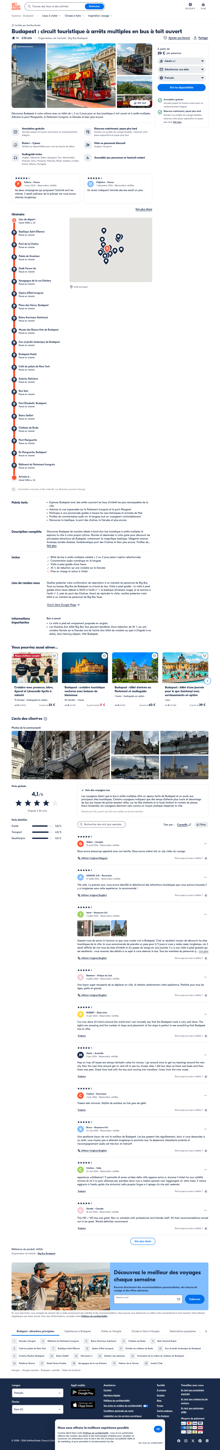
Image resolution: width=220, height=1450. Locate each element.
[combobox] (55, 6)
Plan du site (109, 1421)
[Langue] (190, 4)
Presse (160, 1405)
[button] (22, 38)
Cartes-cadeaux (164, 1411)
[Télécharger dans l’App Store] (83, 1405)
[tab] (35, 1331)
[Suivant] (207, 680)
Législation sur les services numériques (123, 1416)
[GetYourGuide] (16, 6)
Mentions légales (112, 1395)
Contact (107, 1390)
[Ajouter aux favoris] (54, 656)
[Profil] (203, 4)
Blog (159, 1400)
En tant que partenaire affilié (192, 1410)
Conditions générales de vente (119, 1411)
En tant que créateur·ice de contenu (194, 1401)
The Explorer (163, 1416)
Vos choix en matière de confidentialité (123, 1405)
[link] (35, 681)
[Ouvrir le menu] (205, 843)
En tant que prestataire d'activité (192, 1392)
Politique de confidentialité (94, 1316)
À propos (161, 1390)
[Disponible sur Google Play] (83, 1392)
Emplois (160, 1395)
